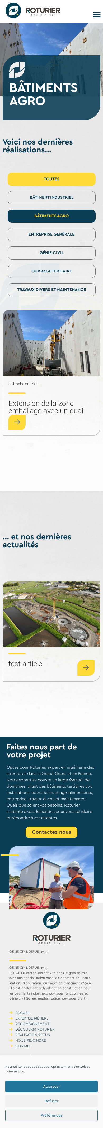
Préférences (52, 1116)
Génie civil (52, 253)
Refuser (51, 1101)
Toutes (51, 179)
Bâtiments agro (51, 216)
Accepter (51, 1087)
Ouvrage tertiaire (51, 271)
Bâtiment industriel (51, 197)
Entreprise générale (51, 234)
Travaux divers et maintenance (51, 289)
